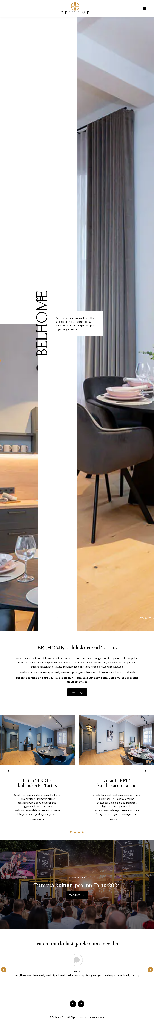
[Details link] (41, 739)
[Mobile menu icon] (144, 8)
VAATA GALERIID (146, 618)
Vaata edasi (36, 819)
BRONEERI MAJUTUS (33, 739)
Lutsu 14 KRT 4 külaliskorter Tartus (37, 783)
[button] (8, 770)
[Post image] (37, 740)
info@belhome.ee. (77, 682)
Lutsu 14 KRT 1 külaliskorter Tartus (116, 783)
